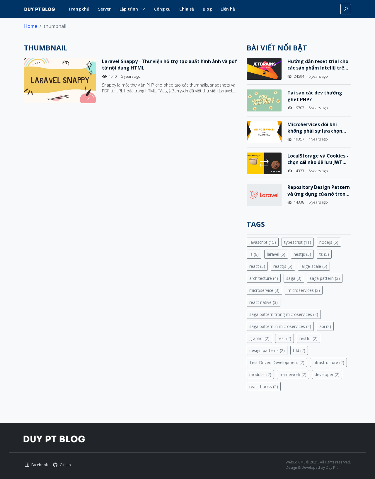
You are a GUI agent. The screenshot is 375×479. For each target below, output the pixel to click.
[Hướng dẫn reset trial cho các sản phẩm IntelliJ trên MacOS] (264, 69)
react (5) (257, 266)
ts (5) (324, 254)
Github (65, 464)
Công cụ (162, 9)
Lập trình (129, 9)
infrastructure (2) (328, 362)
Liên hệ (228, 9)
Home (30, 26)
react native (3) (263, 302)
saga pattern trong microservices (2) (283, 314)
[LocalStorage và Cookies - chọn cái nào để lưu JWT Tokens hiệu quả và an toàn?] (264, 163)
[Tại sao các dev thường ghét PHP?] (264, 100)
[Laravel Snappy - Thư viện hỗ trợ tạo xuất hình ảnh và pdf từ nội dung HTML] (60, 80)
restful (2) (308, 338)
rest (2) (284, 338)
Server (104, 9)
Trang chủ (78, 9)
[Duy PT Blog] (54, 438)
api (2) (325, 326)
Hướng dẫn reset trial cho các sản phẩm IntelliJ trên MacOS (317, 68)
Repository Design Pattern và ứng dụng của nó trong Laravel (318, 194)
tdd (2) (299, 350)
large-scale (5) (314, 266)
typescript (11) (297, 242)
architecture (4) (263, 278)
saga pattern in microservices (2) (280, 326)
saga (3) (293, 278)
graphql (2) (259, 338)
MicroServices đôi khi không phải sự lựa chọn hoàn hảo (314, 131)
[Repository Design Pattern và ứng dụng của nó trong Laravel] (264, 195)
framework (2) (292, 374)
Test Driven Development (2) (276, 362)
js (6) (254, 254)
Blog (207, 9)
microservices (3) (304, 290)
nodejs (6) (328, 242)
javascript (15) (262, 242)
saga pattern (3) (325, 278)
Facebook (39, 464)
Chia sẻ (186, 9)
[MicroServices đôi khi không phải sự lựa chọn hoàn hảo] (264, 132)
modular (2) (260, 374)
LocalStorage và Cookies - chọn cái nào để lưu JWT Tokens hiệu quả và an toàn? (317, 166)
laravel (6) (276, 254)
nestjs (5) (302, 254)
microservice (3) (264, 290)
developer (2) (327, 374)
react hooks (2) (263, 386)
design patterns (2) (267, 350)
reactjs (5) (282, 266)
